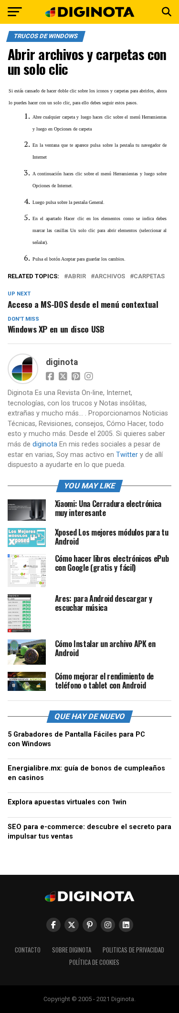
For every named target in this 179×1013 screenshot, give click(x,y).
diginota (62, 362)
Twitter (127, 455)
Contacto (28, 949)
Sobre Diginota (71, 949)
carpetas (149, 277)
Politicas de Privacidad (133, 949)
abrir (77, 277)
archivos (110, 277)
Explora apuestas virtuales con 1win (67, 802)
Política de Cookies (94, 962)
